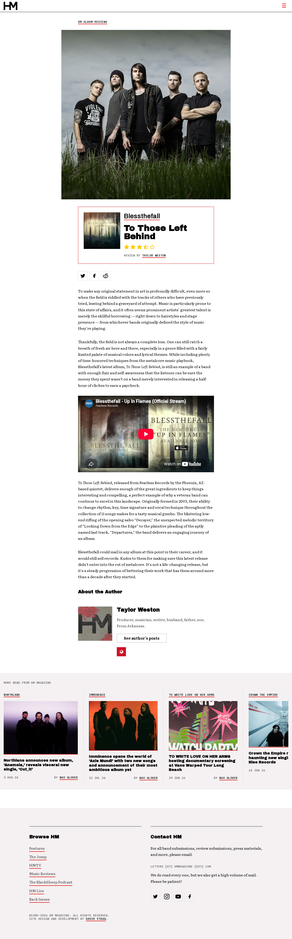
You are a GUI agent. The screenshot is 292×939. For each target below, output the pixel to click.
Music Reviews (42, 873)
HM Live (36, 890)
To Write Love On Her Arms (191, 695)
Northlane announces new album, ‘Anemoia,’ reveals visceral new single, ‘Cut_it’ (38, 764)
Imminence (97, 695)
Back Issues (39, 899)
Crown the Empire (263, 695)
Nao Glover (69, 777)
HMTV (35, 865)
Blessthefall (142, 216)
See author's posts (141, 638)
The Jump (38, 856)
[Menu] (284, 6)
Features (37, 848)
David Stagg (96, 919)
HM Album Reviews (92, 22)
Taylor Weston (154, 255)
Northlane (12, 695)
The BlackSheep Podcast (50, 882)
